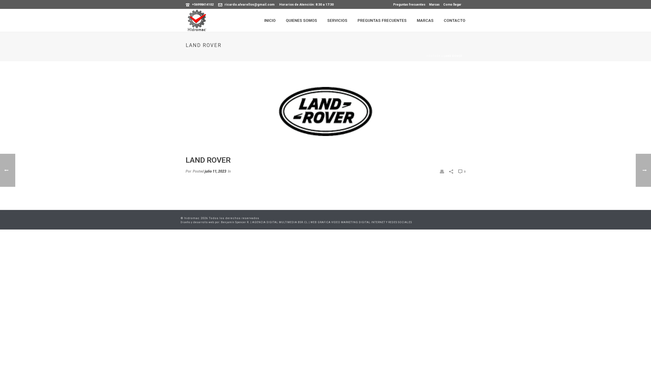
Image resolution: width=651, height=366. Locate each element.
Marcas (425, 20)
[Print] (442, 171)
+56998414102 (203, 4)
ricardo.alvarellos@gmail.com (250, 4)
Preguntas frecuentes (382, 20)
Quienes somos (301, 20)
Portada (433, 56)
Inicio (270, 20)
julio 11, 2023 (215, 171)
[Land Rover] (325, 112)
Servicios (337, 20)
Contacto (454, 20)
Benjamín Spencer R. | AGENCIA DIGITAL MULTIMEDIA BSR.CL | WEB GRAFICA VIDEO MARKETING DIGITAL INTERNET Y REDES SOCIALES (316, 222)
